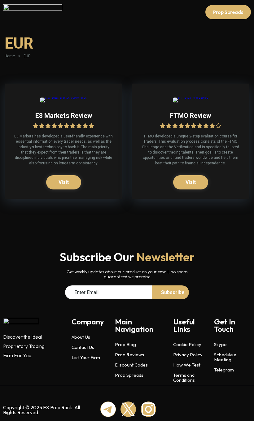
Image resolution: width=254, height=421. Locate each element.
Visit (64, 182)
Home (10, 56)
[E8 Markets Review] (63, 97)
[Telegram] (108, 409)
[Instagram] (148, 409)
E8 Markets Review (63, 115)
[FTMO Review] (190, 97)
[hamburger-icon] (165, 12)
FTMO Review (190, 115)
